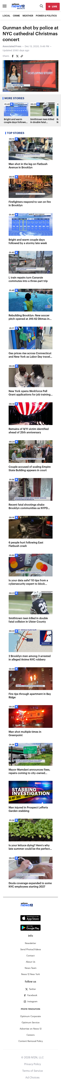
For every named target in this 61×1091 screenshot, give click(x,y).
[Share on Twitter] (17, 56)
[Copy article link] (21, 56)
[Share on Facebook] (12, 56)
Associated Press (12, 46)
